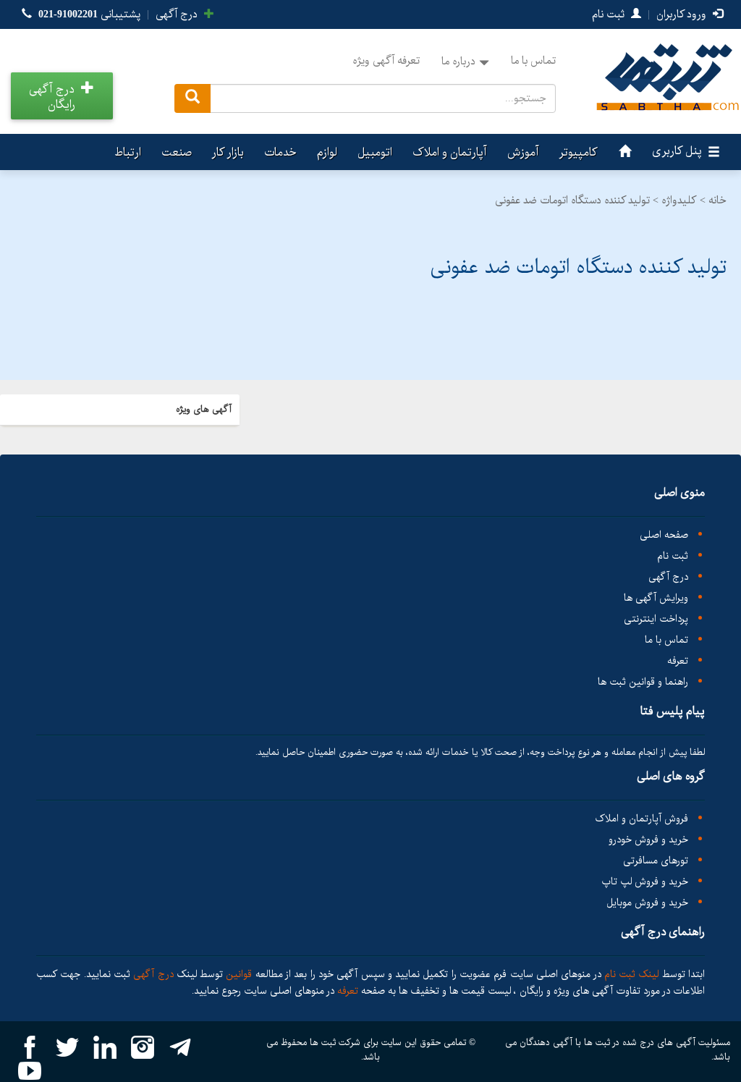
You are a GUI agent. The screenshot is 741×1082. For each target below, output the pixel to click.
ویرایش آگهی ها (656, 598)
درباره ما (458, 61)
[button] (62, 95)
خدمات (280, 152)
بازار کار (228, 152)
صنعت (176, 152)
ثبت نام (609, 14)
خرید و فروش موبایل (647, 902)
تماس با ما (533, 60)
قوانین (239, 974)
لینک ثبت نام (630, 974)
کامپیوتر (578, 152)
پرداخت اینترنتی (656, 619)
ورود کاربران (682, 14)
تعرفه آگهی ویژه (386, 60)
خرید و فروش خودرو (648, 840)
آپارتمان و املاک (449, 152)
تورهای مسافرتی (655, 860)
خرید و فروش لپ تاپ (644, 881)
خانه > (713, 200)
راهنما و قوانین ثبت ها (643, 682)
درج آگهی (178, 14)
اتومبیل (374, 152)
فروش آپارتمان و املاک (641, 819)
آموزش (523, 152)
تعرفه (677, 661)
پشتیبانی (89, 14)
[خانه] (623, 152)
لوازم (327, 152)
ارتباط (127, 152)
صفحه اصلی (664, 535)
